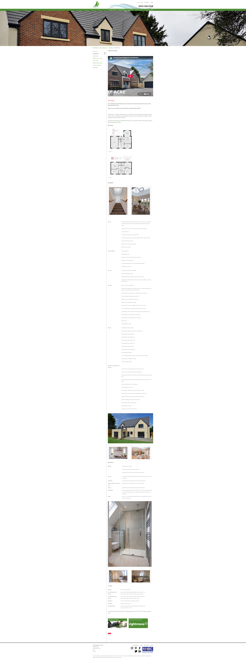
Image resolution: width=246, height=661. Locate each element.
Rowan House (95, 56)
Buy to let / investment (148, 9)
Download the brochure (116, 122)
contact (112, 108)
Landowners (146, 2)
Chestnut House (96, 53)
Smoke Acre (95, 51)
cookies (141, 645)
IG (130, 228)
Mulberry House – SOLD (97, 58)
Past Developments (121, 9)
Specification (95, 67)
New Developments (112, 9)
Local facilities (95, 60)
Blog (142, 2)
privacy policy (146, 645)
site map (151, 645)
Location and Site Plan (97, 65)
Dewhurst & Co (132, 611)
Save (110, 633)
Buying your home (129, 9)
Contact (151, 2)
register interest (136, 645)
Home (138, 2)
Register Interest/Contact (97, 62)
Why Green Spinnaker (139, 9)
